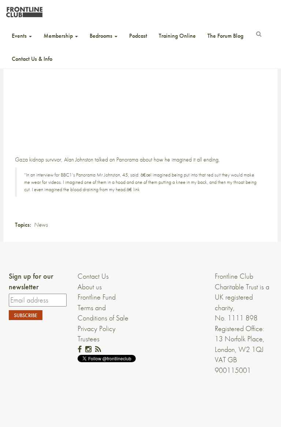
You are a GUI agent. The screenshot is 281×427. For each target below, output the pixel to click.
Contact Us (93, 276)
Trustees (89, 339)
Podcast (138, 36)
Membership (59, 36)
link (136, 189)
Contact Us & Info (32, 59)
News (41, 225)
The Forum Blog (225, 36)
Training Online (177, 36)
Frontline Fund (97, 297)
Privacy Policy (97, 328)
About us (90, 287)
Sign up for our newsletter (31, 281)
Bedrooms (102, 36)
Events (20, 36)
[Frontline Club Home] (24, 10)
